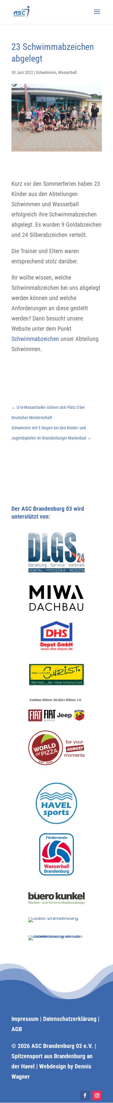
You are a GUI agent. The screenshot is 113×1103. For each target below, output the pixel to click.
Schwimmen (46, 72)
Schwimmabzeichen (35, 338)
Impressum (25, 1018)
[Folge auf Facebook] (85, 1095)
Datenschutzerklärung (69, 1018)
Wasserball (67, 72)
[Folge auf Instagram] (97, 1095)
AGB (16, 1029)
